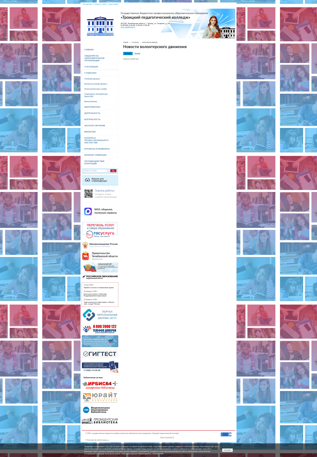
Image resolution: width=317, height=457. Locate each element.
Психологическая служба (95, 89)
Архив (137, 53)
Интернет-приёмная (95, 155)
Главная (89, 50)
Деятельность (92, 113)
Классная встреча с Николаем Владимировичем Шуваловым (95, 295)
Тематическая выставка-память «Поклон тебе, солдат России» (99, 303)
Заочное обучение (94, 126)
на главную (87, 4)
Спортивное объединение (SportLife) (96, 95)
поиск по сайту (100, 4)
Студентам (90, 73)
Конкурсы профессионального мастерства (96, 140)
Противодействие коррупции (94, 162)
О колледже (91, 67)
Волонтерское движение (150, 42)
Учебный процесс (92, 79)
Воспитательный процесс (95, 84)
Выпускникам (90, 101)
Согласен (227, 450)
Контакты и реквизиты (97, 149)
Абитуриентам (92, 107)
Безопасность (92, 119)
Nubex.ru (105, 440)
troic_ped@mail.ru (128, 27)
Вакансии (89, 132)
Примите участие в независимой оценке (99, 288)
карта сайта (113, 4)
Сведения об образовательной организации (94, 58)
